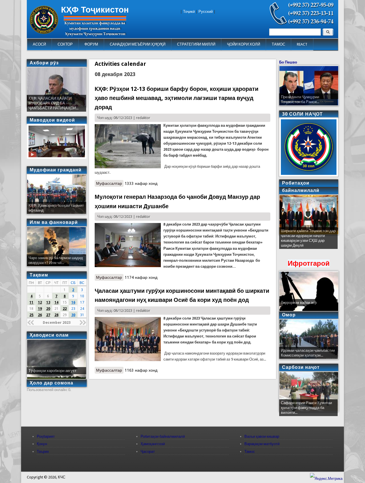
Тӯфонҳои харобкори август (52, 371)
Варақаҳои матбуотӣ (261, 444)
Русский (205, 11)
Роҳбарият (46, 436)
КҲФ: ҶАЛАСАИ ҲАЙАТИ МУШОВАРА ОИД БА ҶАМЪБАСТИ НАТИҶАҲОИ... (53, 103)
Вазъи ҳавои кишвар (261, 436)
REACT (302, 44)
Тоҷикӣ (189, 11)
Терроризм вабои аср (299, 302)
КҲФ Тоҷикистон (95, 10)
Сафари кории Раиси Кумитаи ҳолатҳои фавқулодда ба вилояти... (306, 408)
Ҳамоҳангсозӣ (153, 444)
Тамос (249, 451)
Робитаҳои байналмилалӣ (163, 436)
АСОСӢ (39, 44)
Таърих (43, 451)
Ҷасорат (148, 451)
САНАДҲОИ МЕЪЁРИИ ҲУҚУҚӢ (137, 44)
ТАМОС (278, 44)
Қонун (42, 444)
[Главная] (44, 32)
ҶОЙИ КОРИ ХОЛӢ (243, 44)
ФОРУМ (91, 44)
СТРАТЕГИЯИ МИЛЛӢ (196, 44)
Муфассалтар (109, 184)
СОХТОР (65, 44)
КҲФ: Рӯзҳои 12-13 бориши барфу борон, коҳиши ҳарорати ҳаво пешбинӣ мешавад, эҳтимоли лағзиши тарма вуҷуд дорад (176, 98)
